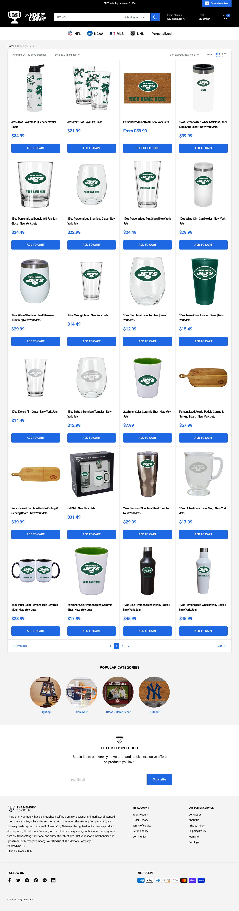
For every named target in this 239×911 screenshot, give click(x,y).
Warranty (194, 836)
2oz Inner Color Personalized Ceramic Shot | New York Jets (89, 607)
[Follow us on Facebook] (9, 880)
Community (139, 836)
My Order (204, 17)
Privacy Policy (197, 825)
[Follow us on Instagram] (27, 880)
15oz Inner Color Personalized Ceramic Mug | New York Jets (34, 607)
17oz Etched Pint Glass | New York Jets (34, 411)
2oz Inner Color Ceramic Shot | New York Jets (147, 414)
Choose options (154, 149)
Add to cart (36, 148)
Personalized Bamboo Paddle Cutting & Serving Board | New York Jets (34, 511)
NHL (140, 34)
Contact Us (195, 814)
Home (10, 46)
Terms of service (142, 825)
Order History (140, 820)
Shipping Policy (197, 831)
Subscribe (159, 779)
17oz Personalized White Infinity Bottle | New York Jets (202, 607)
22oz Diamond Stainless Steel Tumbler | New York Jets (146, 511)
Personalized (161, 34)
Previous (22, 646)
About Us (194, 820)
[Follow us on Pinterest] (36, 880)
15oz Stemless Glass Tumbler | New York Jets (144, 317)
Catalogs (194, 842)
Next (219, 646)
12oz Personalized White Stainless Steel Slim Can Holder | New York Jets (203, 124)
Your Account (140, 814)
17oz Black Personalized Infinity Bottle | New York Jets (146, 607)
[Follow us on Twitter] (18, 880)
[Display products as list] (224, 55)
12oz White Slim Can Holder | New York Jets (202, 221)
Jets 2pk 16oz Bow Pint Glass (84, 122)
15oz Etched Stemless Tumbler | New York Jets (89, 414)
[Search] (155, 17)
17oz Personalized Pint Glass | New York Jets (147, 221)
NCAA (98, 34)
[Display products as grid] (218, 55)
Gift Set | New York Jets (81, 508)
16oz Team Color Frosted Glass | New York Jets (201, 317)
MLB (119, 34)
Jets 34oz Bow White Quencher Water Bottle (33, 124)
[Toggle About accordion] (63, 809)
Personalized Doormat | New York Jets (146, 122)
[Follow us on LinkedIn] (53, 880)
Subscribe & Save (219, 3)
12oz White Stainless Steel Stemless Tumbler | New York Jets (33, 317)
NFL (77, 34)
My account (174, 19)
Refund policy (140, 831)
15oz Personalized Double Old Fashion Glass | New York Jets (34, 221)
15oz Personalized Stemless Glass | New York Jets (91, 221)
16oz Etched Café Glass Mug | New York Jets (203, 511)
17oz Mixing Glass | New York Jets (87, 315)
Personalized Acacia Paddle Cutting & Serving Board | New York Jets (201, 414)
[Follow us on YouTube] (45, 880)
